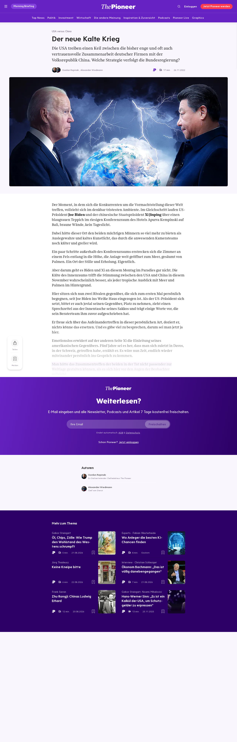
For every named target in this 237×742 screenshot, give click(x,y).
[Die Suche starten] (179, 6)
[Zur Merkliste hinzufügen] (15, 359)
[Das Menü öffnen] (5, 6)
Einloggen (190, 6)
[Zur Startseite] (118, 6)
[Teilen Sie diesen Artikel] (15, 343)
